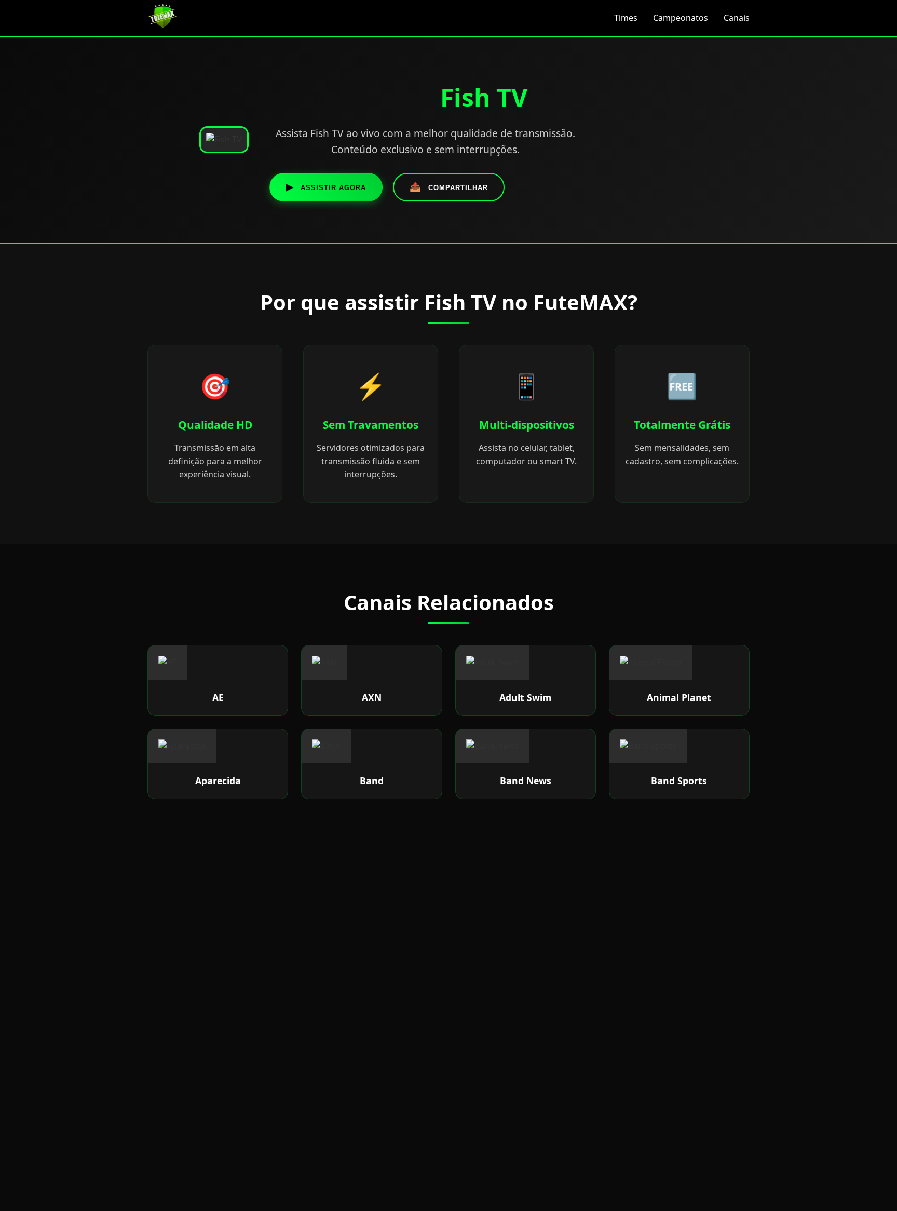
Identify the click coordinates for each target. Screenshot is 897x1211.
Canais (737, 17)
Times (625, 17)
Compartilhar (449, 187)
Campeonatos (680, 17)
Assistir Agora (326, 187)
